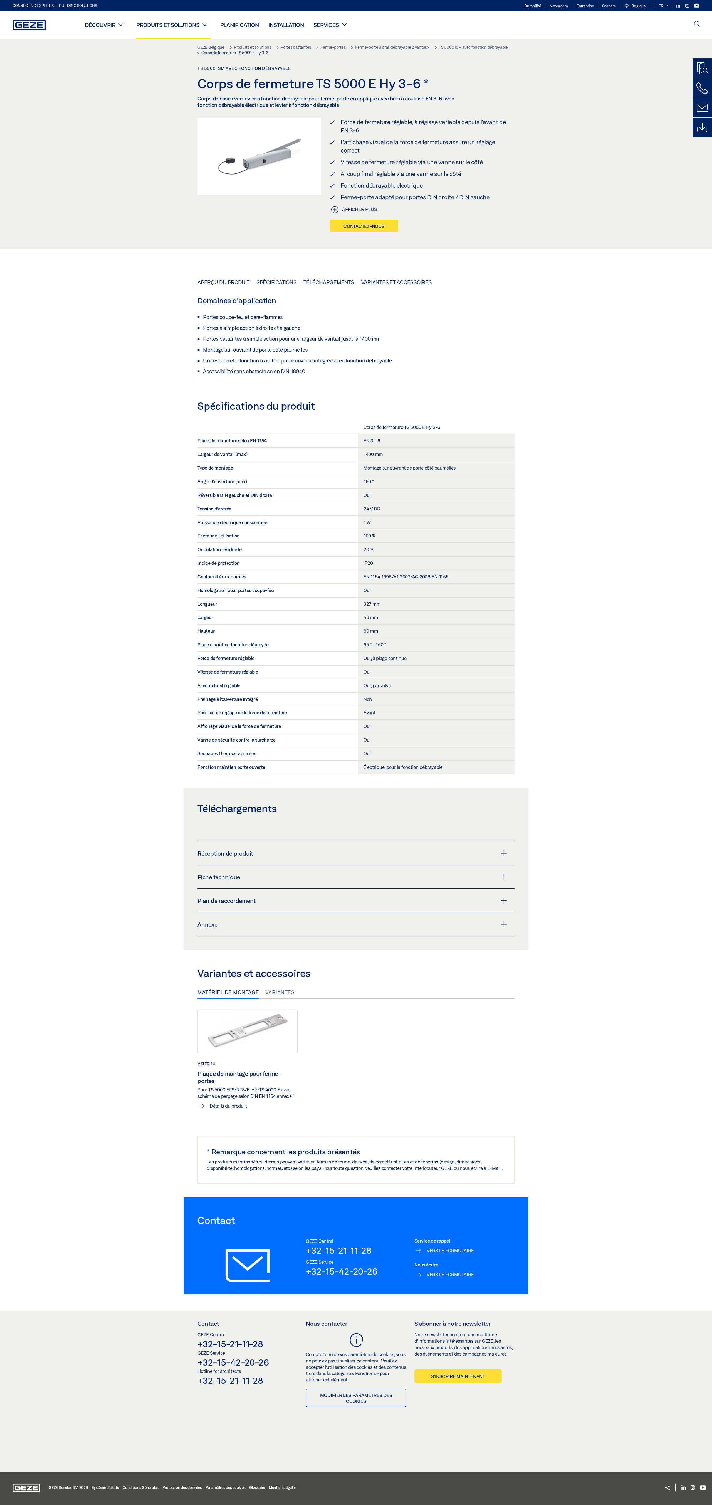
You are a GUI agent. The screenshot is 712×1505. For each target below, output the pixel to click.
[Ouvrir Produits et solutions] (205, 24)
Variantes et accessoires (396, 282)
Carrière (608, 6)
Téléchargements (328, 282)
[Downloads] (702, 127)
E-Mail (494, 1168)
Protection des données (182, 1487)
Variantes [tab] (280, 992)
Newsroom (559, 6)
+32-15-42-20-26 (341, 1271)
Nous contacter (326, 1323)
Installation (286, 25)
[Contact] (702, 107)
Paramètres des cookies (226, 1487)
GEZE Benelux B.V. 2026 (68, 1487)
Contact (208, 1323)
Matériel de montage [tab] (228, 992)
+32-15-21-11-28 (338, 1250)
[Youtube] (696, 5)
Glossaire (257, 1487)
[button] (637, 6)
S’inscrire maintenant (458, 1376)
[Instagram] (687, 5)
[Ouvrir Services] (344, 24)
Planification (239, 25)
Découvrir (100, 25)
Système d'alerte (105, 1487)
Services (326, 25)
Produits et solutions (167, 25)
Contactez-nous (363, 226)
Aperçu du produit (223, 282)
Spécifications (276, 282)
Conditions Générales (141, 1487)
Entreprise (585, 6)
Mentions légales (282, 1487)
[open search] (697, 24)
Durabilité (532, 6)
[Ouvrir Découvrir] (121, 24)
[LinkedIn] (678, 5)
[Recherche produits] (702, 68)
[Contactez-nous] (702, 88)
